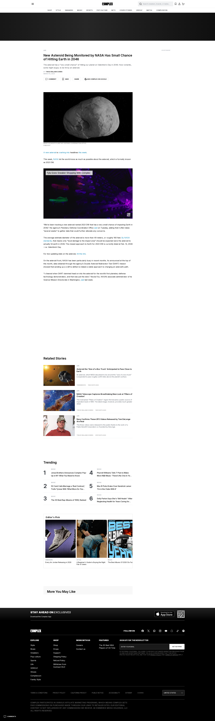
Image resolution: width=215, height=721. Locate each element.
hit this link (81, 254)
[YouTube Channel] (166, 631)
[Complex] (107, 4)
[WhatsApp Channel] (154, 631)
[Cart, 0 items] (183, 4)
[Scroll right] (130, 539)
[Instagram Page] (160, 631)
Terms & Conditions (38, 693)
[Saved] (175, 3)
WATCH (149, 10)
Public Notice (97, 693)
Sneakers (49, 560)
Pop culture (35, 657)
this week (83, 152)
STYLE (58, 10)
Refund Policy (59, 660)
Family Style (35, 679)
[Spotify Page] (183, 631)
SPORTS (89, 10)
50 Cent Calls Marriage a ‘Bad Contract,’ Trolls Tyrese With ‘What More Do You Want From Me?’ (68, 487)
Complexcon (35, 676)
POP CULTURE (102, 10)
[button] (173, 693)
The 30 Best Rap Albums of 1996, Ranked (68, 500)
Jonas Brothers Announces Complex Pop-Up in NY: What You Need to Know (69, 474)
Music (53, 469)
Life (44, 50)
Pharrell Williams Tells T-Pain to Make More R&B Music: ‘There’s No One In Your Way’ (114, 474)
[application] (88, 193)
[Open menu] (32, 4)
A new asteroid (49, 152)
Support (56, 653)
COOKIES (140, 693)
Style (79, 560)
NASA (56, 159)
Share (76, 79)
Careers (79, 645)
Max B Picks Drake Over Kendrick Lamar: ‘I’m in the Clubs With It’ (114, 487)
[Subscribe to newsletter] (177, 646)
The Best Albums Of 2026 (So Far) (120, 562)
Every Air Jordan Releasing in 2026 (58, 562)
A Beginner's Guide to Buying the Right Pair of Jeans (91, 563)
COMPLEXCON (161, 10)
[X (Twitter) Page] (148, 631)
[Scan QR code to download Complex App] (181, 614)
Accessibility (114, 693)
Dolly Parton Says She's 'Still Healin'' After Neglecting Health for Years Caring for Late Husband (114, 500)
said (95, 228)
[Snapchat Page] (172, 631)
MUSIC (79, 10)
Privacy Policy (155, 655)
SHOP (49, 10)
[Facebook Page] (143, 631)
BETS (113, 10)
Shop (55, 645)
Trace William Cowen (85, 410)
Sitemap (128, 693)
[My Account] (179, 4)
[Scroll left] (45, 539)
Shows (33, 672)
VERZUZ (139, 10)
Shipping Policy (59, 657)
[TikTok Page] (177, 631)
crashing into (64, 152)
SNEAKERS (69, 10)
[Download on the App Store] (164, 614)
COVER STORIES (126, 10)
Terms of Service (171, 655)
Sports (33, 660)
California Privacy (78, 693)
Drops (56, 649)
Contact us (80, 649)
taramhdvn (81, 385)
